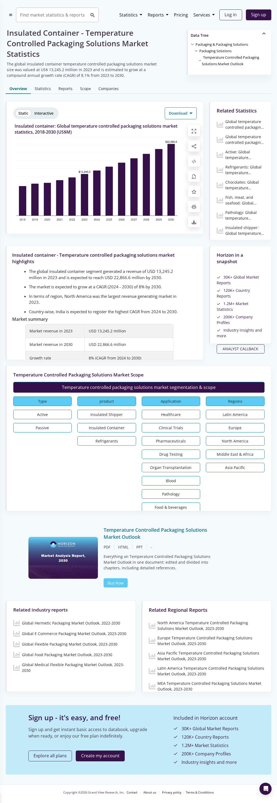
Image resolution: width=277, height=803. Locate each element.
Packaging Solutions (215, 50)
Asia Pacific (235, 467)
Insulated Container (107, 427)
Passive (42, 427)
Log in (231, 15)
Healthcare (171, 414)
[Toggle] (192, 44)
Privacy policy (172, 792)
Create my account (100, 756)
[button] (221, 44)
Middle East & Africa (235, 454)
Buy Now (116, 583)
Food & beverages (171, 507)
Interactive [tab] (44, 113)
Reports (156, 15)
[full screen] (194, 130)
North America (235, 441)
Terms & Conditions (200, 792)
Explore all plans (50, 756)
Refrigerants (106, 441)
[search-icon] (92, 14)
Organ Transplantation (171, 467)
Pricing (181, 15)
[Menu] (11, 15)
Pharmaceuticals (171, 441)
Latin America (235, 414)
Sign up (258, 15)
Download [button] (179, 113)
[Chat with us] (265, 789)
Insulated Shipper (106, 414)
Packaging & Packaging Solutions (222, 44)
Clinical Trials (171, 427)
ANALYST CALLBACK (240, 348)
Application (171, 401)
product (107, 401)
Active (42, 414)
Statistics (128, 15)
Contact (132, 792)
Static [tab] (23, 113)
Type (42, 401)
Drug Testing (171, 454)
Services (201, 15)
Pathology (171, 494)
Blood (171, 480)
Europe (235, 427)
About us (149, 792)
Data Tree (200, 35)
